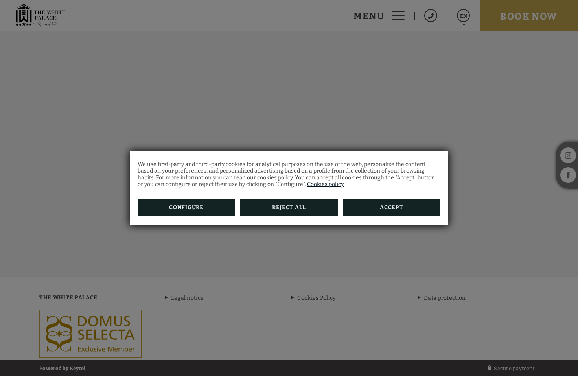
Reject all (289, 207)
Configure (186, 207)
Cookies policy (325, 184)
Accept (391, 207)
